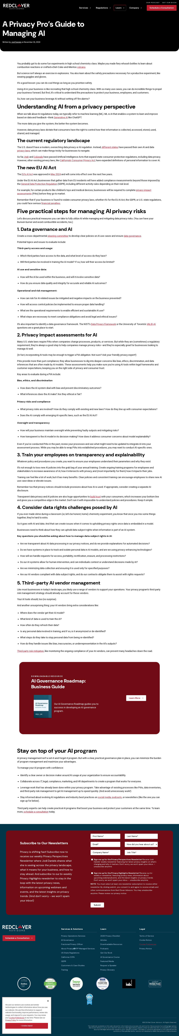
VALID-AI (151, 324)
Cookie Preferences (147, 944)
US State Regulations (70, 953)
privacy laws (23, 150)
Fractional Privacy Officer (72, 944)
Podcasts (104, 948)
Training (64, 970)
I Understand (26, 1026)
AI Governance (67, 940)
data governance (132, 236)
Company (134, 8)
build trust (95, 496)
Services (83, 8)
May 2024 (56, 174)
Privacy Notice (145, 948)
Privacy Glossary (107, 970)
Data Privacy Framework (103, 324)
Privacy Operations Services (73, 936)
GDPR (63, 961)
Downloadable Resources (111, 944)
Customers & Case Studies (73, 965)
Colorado (38, 156)
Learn (119, 8)
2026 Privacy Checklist (110, 936)
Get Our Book (169, 3)
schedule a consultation (36, 811)
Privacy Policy (10, 1020)
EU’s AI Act (27, 174)
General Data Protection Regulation (39, 184)
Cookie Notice (145, 940)
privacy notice (120, 893)
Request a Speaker (108, 965)
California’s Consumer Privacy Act (77, 160)
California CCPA (68, 957)
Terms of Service (146, 936)
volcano (81, 67)
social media (104, 797)
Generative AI (61, 117)
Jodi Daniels (16, 42)
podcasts (117, 797)
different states (110, 147)
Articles (103, 940)
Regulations (102, 8)
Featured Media (107, 961)
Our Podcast (153, 3)
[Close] (48, 1001)
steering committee (58, 236)
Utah (26, 156)
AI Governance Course (110, 957)
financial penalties (50, 203)
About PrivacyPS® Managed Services (78, 948)
